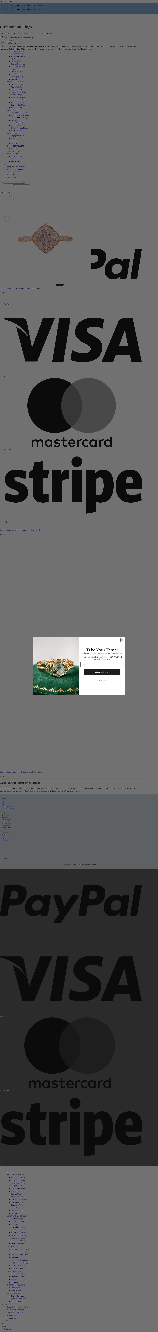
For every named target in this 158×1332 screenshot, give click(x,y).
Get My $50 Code (102, 672)
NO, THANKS (102, 681)
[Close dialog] (122, 640)
